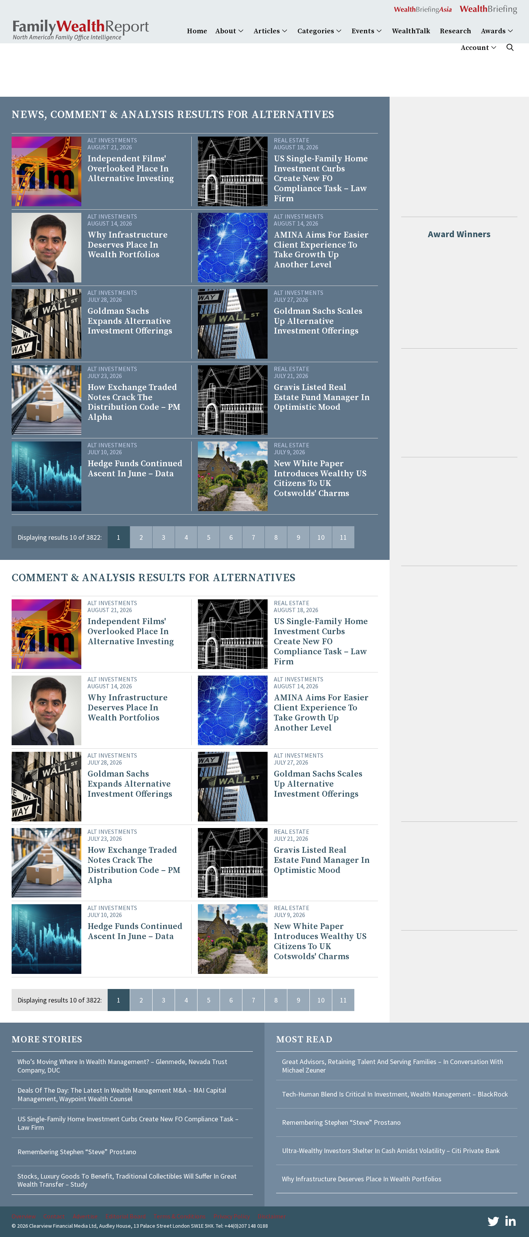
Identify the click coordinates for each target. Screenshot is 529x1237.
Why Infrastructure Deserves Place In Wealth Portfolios (361, 1178)
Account (476, 47)
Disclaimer (272, 1216)
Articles (268, 31)
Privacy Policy (231, 1216)
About (226, 31)
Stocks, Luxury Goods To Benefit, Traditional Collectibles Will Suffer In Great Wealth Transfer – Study (127, 1180)
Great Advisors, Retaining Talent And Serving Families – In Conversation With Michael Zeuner (392, 1065)
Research (455, 31)
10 (321, 537)
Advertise (85, 1216)
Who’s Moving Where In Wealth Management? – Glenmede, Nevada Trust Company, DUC (122, 1065)
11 (343, 537)
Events (364, 31)
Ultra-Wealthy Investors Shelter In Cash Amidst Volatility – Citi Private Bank (391, 1150)
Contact (54, 1216)
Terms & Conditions (179, 1216)
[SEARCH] (510, 47)
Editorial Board (125, 1216)
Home (197, 31)
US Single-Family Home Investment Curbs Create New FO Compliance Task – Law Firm (128, 1123)
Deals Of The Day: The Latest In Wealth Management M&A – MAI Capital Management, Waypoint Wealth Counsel (121, 1094)
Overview (24, 1216)
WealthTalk (411, 31)
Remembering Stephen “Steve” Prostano (76, 1151)
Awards (494, 31)
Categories (316, 31)
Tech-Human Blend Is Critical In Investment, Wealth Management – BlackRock (395, 1094)
